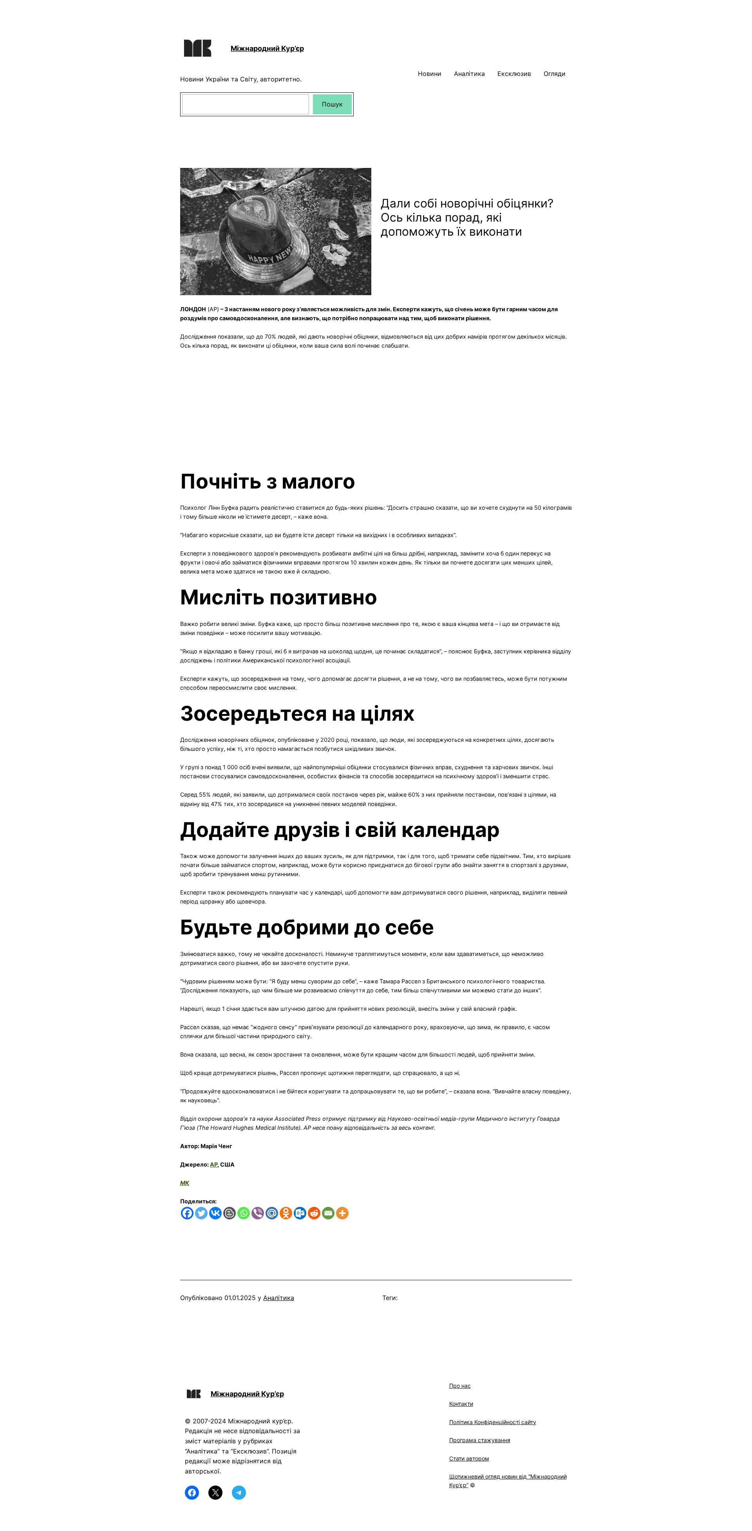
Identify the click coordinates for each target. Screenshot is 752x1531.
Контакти (461, 1403)
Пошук (332, 104)
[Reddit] (314, 1213)
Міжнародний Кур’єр (267, 48)
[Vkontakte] (215, 1213)
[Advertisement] (376, 405)
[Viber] (257, 1213)
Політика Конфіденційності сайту (492, 1422)
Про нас (460, 1385)
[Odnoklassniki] (286, 1213)
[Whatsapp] (243, 1213)
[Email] (328, 1213)
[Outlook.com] (300, 1213)
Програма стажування (479, 1440)
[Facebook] (187, 1213)
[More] (342, 1213)
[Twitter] (201, 1213)
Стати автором (469, 1458)
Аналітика (278, 1298)
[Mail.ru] (272, 1213)
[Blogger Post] (229, 1213)
